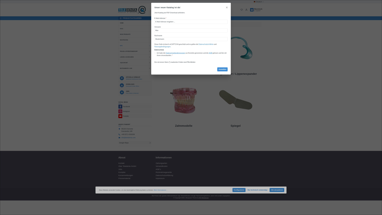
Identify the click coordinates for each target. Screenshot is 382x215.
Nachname (158, 35)
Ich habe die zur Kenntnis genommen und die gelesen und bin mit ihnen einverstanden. (191, 54)
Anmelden (222, 69)
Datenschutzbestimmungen (175, 53)
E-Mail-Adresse (160, 18)
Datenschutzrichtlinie (206, 44)
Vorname (157, 27)
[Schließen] (226, 7)
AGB (210, 53)
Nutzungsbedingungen (162, 46)
